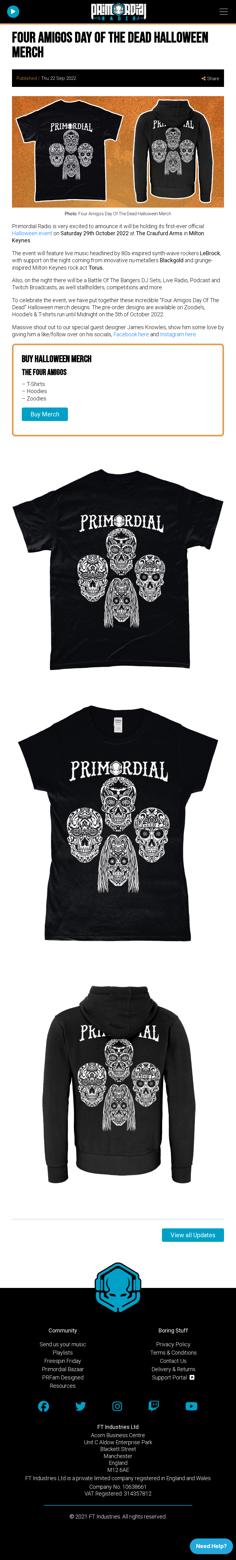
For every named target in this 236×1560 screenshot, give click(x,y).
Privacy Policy (173, 1344)
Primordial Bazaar (63, 1369)
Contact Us (173, 1361)
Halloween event (32, 233)
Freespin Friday (62, 1361)
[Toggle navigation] (223, 12)
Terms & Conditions (173, 1352)
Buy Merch (44, 414)
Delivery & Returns (173, 1369)
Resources (63, 1386)
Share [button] (213, 78)
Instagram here (178, 334)
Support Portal (170, 1377)
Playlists (63, 1352)
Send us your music (63, 1344)
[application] (211, 1547)
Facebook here (131, 334)
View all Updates (193, 1235)
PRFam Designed (63, 1377)
